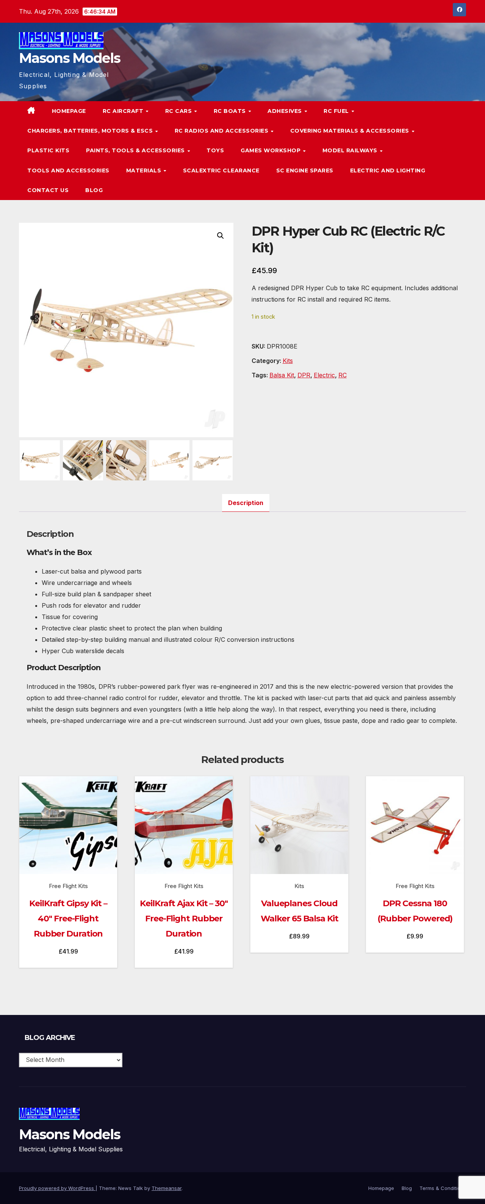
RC (342, 375)
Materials (144, 170)
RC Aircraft (124, 111)
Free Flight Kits (68, 886)
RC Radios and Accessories (222, 130)
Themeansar (166, 1188)
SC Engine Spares (304, 170)
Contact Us (48, 190)
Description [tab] (245, 503)
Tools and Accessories (68, 170)
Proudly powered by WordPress (57, 1188)
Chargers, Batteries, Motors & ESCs (91, 130)
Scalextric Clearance (221, 170)
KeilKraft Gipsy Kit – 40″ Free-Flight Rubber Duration (68, 918)
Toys (215, 150)
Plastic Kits (48, 150)
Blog (94, 190)
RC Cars (179, 111)
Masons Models (69, 58)
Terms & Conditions (442, 1188)
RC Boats (231, 111)
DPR (303, 375)
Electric (324, 375)
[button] (445, 150)
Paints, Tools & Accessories (136, 150)
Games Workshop (271, 150)
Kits (288, 360)
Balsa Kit (281, 375)
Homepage (69, 111)
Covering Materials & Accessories (350, 130)
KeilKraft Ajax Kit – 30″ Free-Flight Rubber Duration (184, 918)
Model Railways (350, 150)
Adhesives (286, 111)
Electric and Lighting (388, 170)
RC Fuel (337, 111)
